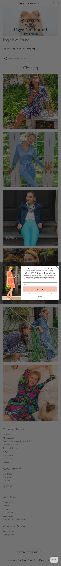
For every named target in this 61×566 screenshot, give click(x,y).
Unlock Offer (40, 289)
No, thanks (40, 296)
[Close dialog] (57, 267)
